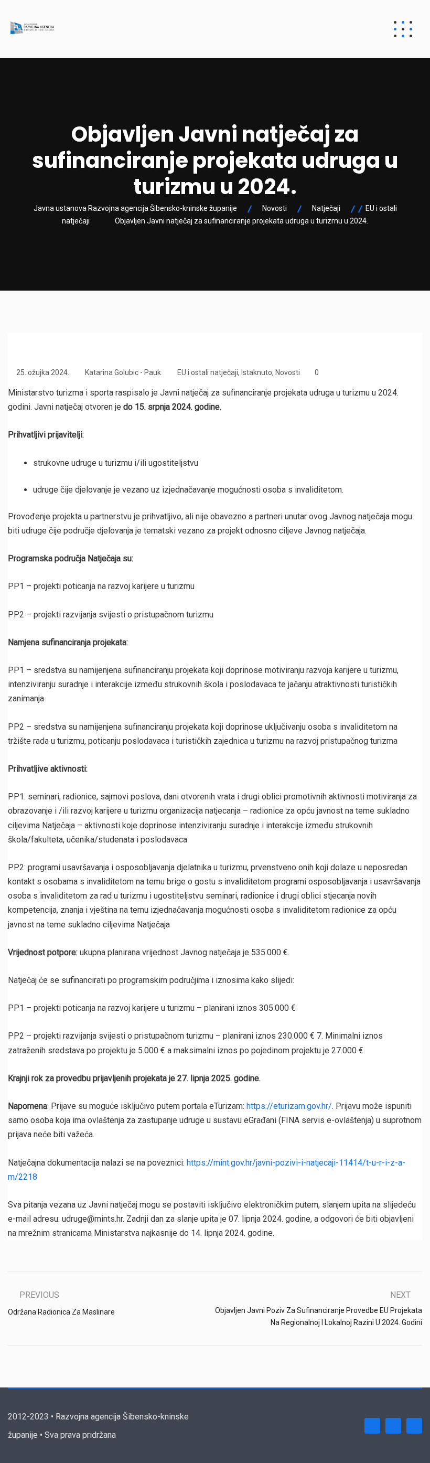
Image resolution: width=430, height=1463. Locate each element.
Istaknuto (256, 372)
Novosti (287, 372)
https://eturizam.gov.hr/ (289, 1106)
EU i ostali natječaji (207, 372)
